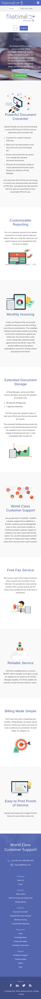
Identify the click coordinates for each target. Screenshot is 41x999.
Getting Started (20, 902)
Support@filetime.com (23, 865)
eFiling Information (20, 941)
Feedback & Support (20, 955)
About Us (20, 880)
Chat (20, 967)
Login (16, 28)
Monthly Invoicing (20, 920)
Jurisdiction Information (20, 945)
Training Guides (20, 959)
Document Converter (20, 912)
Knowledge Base (20, 937)
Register (24, 28)
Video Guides (20, 894)
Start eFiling (19, 75)
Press (20, 884)
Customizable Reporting (20, 924)
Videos (20, 963)
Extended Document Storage (20, 916)
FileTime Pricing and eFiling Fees (21, 898)
